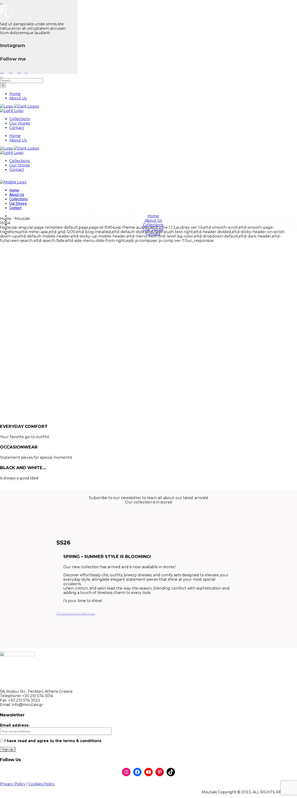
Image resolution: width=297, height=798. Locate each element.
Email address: (14, 725)
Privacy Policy (13, 784)
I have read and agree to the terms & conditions (52, 741)
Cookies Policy (42, 784)
